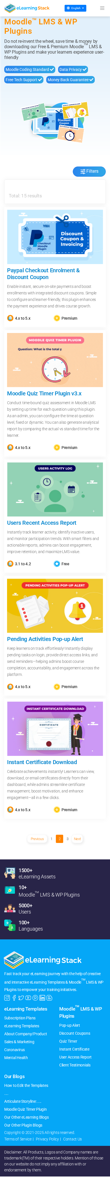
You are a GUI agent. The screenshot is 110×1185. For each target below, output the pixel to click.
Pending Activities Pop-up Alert (45, 639)
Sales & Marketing (19, 1041)
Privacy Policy (47, 1139)
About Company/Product (25, 1034)
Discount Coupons (74, 1033)
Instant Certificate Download (42, 762)
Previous (37, 839)
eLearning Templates (25, 1009)
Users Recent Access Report (41, 522)
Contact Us (72, 1139)
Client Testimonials (75, 1065)
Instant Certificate (74, 1049)
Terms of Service (18, 1139)
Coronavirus (14, 1049)
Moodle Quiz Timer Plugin (25, 1109)
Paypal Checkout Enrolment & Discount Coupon (43, 274)
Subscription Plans (20, 1018)
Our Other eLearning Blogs (26, 1117)
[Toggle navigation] (102, 8)
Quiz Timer (68, 1041)
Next (77, 839)
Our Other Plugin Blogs (23, 1125)
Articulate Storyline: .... (22, 1101)
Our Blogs (14, 1076)
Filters (92, 171)
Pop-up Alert (69, 1025)
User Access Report (75, 1057)
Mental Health (16, 1057)
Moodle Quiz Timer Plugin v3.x (44, 393)
